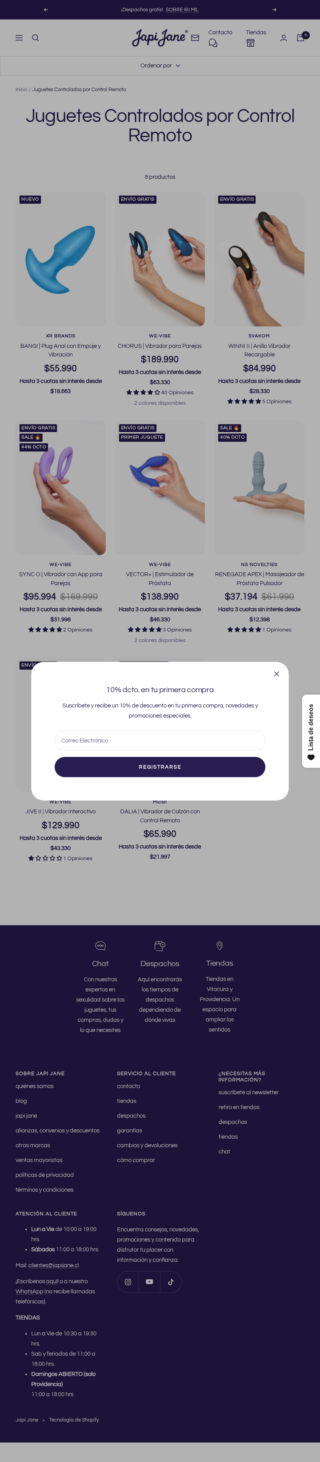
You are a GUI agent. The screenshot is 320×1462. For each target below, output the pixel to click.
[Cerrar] (276, 674)
